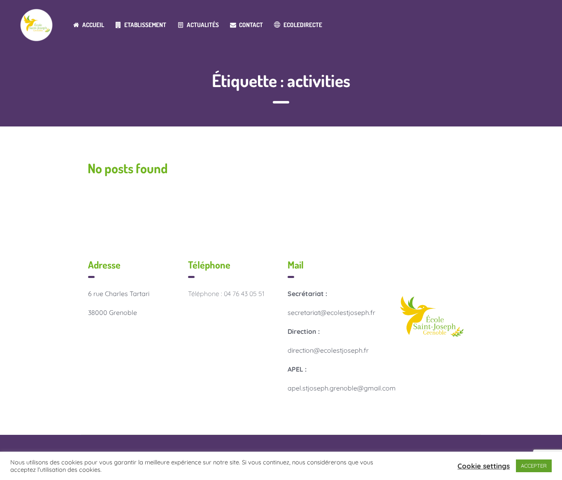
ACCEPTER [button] (534, 465)
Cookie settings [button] (483, 466)
